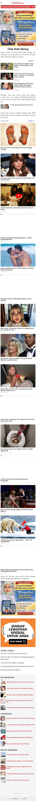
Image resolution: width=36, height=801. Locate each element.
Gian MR (25, 798)
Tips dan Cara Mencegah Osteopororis (14, 653)
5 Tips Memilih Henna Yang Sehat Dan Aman (18, 767)
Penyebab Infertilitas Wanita (11, 670)
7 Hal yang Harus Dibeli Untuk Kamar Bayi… (20, 707)
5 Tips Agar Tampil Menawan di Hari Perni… (20, 774)
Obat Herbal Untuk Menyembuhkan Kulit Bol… (19, 701)
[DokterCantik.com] (18, 2)
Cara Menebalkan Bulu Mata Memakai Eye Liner (17, 666)
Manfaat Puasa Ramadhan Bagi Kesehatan (20, 695)
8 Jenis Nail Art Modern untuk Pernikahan (19, 761)
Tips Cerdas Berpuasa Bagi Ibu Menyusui (19, 737)
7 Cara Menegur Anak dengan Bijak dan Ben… (20, 724)
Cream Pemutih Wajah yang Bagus (12, 663)
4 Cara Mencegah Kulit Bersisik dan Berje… (20, 688)
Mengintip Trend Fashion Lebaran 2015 (19, 731)
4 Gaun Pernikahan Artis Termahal (17, 780)
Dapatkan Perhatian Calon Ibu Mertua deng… (20, 718)
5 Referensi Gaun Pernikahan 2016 (17, 754)
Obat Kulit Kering (25, 52)
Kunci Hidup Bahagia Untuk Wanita (17, 744)
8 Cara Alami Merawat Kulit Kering (21, 105)
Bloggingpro (15, 798)
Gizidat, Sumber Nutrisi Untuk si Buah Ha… (20, 682)
